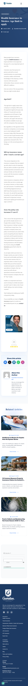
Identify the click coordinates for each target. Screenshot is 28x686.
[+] (8, 562)
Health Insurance (14, 59)
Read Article (13, 451)
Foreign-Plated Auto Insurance (9, 628)
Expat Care (5, 635)
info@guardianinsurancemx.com (11, 668)
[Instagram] (7, 612)
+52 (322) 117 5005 (8, 663)
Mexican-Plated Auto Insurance (10, 625)
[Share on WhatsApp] (18, 362)
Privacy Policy (6, 656)
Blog (4, 651)
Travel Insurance (6, 620)
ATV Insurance (6, 633)
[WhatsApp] (11, 612)
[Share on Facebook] (5, 362)
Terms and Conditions (7, 654)
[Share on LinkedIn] (14, 362)
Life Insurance (6, 630)
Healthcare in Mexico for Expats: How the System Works (13, 438)
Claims (4, 646)
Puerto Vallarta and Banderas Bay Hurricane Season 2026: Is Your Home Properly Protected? (13, 520)
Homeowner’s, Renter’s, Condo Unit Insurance (13, 623)
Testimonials (5, 641)
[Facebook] (4, 612)
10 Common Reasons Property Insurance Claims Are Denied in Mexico (13, 479)
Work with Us (6, 644)
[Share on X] (9, 362)
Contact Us (5, 649)
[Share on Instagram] (22, 362)
